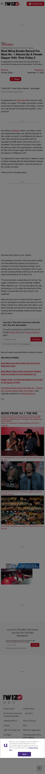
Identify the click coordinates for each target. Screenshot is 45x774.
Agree (24, 754)
